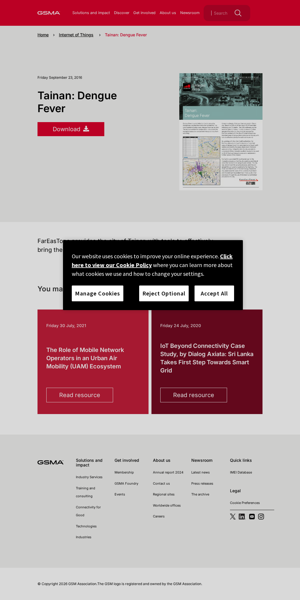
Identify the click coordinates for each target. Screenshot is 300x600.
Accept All (214, 293)
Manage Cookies (97, 293)
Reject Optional (163, 293)
